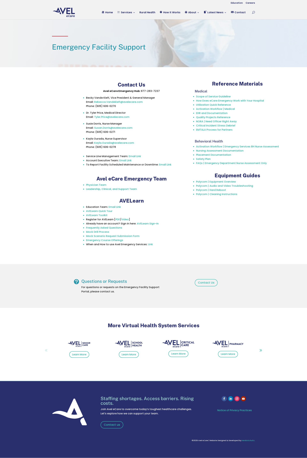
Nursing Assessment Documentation (220, 151)
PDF (117, 219)
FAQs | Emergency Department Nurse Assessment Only (231, 163)
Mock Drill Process (97, 232)
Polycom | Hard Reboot (211, 190)
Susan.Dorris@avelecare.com (113, 128)
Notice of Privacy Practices (234, 410)
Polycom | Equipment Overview (216, 182)
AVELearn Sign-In (148, 223)
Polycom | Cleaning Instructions (216, 194)
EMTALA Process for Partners (214, 130)
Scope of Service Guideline (213, 96)
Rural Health (147, 12)
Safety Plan (203, 159)
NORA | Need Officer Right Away (216, 121)
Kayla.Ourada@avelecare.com (114, 143)
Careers (250, 3)
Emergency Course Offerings (104, 240)
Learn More (79, 354)
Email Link (135, 156)
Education (237, 3)
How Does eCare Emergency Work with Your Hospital (230, 100)
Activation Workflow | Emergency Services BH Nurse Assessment (237, 146)
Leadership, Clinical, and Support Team (111, 189)
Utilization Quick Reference (213, 105)
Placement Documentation (213, 155)
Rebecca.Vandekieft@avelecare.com (118, 102)
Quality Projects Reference (213, 117)
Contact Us (206, 283)
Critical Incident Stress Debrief (215, 125)
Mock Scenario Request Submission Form (112, 236)
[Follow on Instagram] (237, 398)
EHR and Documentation (212, 113)
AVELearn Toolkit (96, 215)
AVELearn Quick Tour (99, 211)
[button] (261, 350)
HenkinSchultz (248, 440)
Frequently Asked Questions (104, 228)
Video (125, 219)
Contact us (112, 425)
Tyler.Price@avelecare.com (111, 117)
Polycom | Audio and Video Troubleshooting (224, 186)
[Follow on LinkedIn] (230, 398)
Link (150, 244)
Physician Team (96, 185)
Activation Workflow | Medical (215, 109)
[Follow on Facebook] (224, 398)
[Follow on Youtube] (243, 398)
